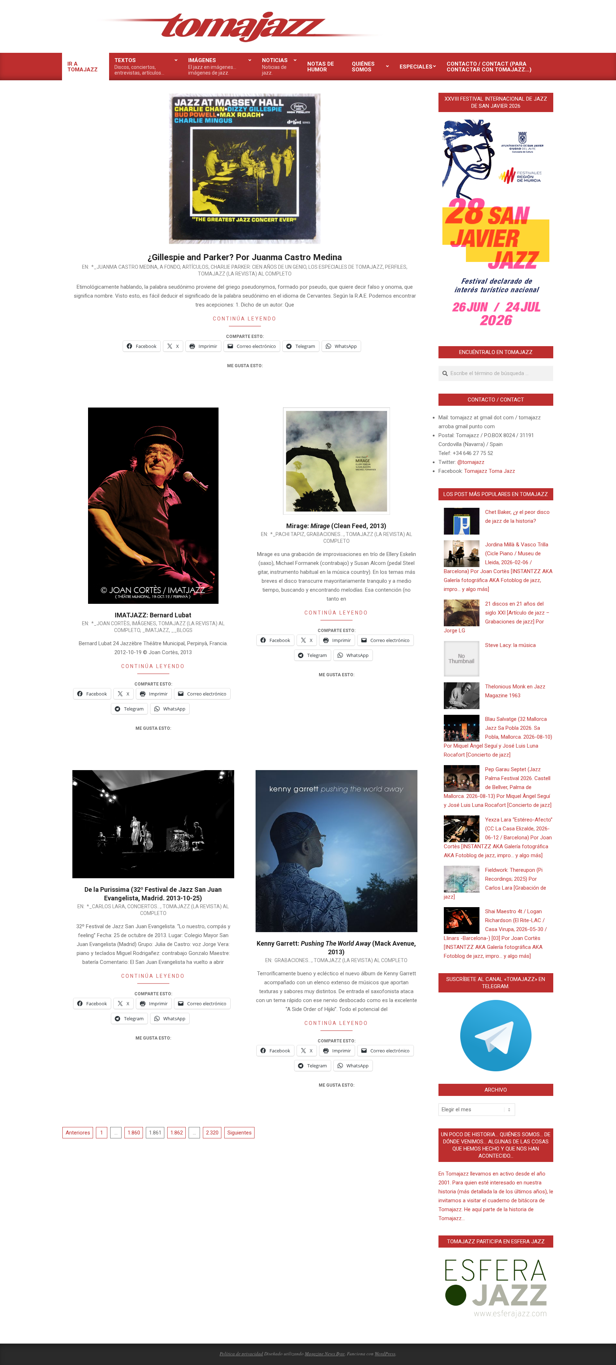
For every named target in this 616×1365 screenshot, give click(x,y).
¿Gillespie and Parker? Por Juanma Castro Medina (245, 257)
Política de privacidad (241, 1353)
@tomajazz (470, 462)
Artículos (195, 267)
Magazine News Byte (325, 1353)
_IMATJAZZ (155, 630)
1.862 (176, 1132)
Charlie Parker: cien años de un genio (258, 267)
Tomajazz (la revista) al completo (245, 274)
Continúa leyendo (245, 319)
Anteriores (78, 1132)
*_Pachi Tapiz (287, 534)
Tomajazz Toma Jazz (489, 471)
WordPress (385, 1353)
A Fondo (170, 267)
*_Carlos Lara (106, 906)
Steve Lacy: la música (510, 645)
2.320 (212, 1132)
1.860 (134, 1132)
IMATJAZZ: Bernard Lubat (153, 615)
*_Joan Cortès (110, 623)
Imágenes (144, 623)
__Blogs (181, 630)
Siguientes (239, 1132)
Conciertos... (143, 906)
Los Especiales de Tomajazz (345, 267)
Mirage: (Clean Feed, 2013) (336, 526)
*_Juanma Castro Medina (124, 267)
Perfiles (395, 267)
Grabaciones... (325, 534)
